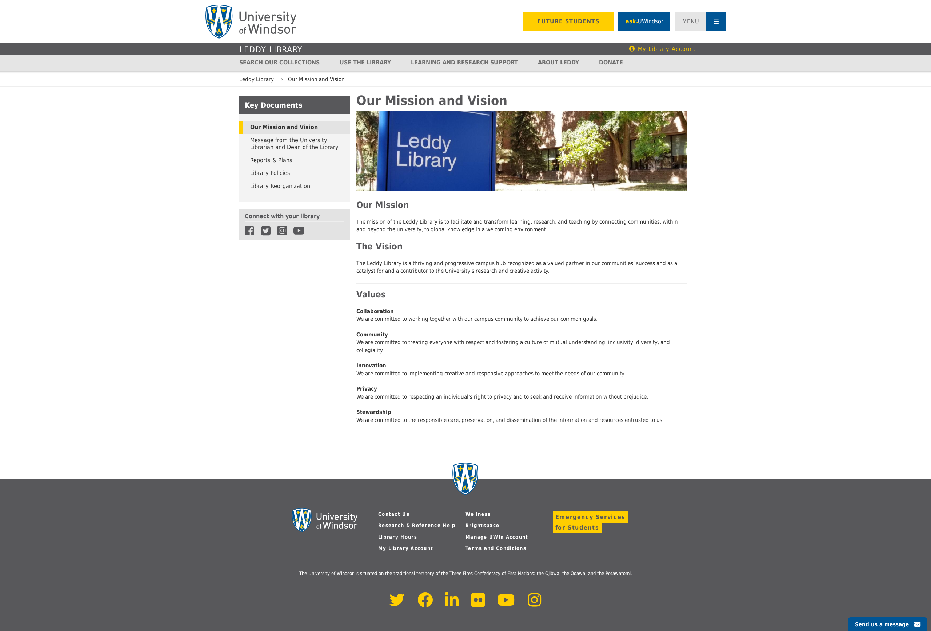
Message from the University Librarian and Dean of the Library (294, 144)
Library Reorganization (280, 186)
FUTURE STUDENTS (568, 21)
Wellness (478, 514)
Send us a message (882, 624)
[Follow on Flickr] (478, 604)
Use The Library (365, 62)
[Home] (250, 22)
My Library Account (667, 48)
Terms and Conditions (496, 548)
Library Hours (397, 537)
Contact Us (393, 514)
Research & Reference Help (417, 525)
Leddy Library (271, 49)
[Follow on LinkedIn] (452, 604)
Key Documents (274, 105)
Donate (611, 62)
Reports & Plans (271, 160)
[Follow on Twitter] (397, 604)
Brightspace (482, 525)
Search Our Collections (279, 62)
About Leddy (558, 62)
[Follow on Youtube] (506, 604)
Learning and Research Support (464, 62)
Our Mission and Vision (316, 79)
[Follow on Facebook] (425, 604)
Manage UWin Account (497, 537)
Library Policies (270, 173)
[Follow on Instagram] (534, 604)
